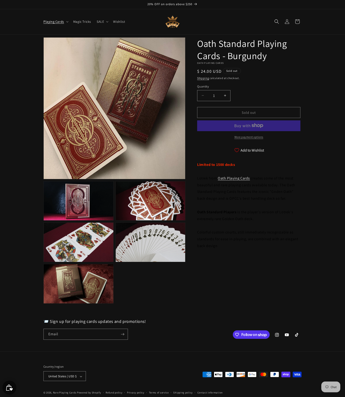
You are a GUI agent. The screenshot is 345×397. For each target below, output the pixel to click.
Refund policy (114, 392)
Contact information (210, 392)
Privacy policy (135, 392)
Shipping (203, 78)
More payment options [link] (248, 136)
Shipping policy (183, 392)
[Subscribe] (122, 334)
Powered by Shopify (89, 392)
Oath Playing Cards (234, 178)
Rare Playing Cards (65, 392)
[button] (55, 22)
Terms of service (159, 392)
